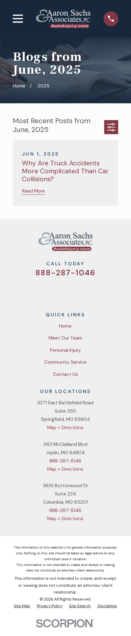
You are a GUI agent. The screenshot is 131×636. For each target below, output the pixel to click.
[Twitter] (43, 291)
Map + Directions (65, 428)
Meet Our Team (65, 338)
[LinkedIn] (88, 291)
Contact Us (65, 374)
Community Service (65, 362)
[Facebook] (58, 291)
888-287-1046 (66, 273)
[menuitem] (22, 606)
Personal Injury (65, 350)
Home (65, 326)
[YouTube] (73, 291)
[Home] (63, 19)
